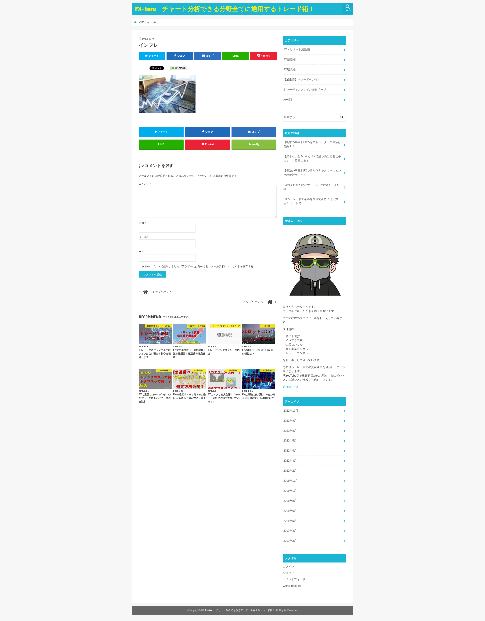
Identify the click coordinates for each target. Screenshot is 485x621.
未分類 (287, 99)
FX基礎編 (289, 59)
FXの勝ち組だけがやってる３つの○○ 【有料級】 (311, 187)
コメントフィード (294, 579)
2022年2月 (290, 470)
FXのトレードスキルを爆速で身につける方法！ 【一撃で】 (310, 201)
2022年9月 (290, 420)
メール (143, 237)
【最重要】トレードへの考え (301, 79)
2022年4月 (290, 450)
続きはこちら (291, 386)
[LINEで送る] (178, 68)
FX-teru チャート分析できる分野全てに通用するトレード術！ (225, 8)
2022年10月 (290, 410)
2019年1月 (290, 490)
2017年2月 (290, 540)
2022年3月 (290, 460)
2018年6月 (290, 510)
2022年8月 (290, 430)
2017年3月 (290, 530)
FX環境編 (289, 69)
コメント (145, 183)
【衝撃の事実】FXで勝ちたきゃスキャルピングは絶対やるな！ (312, 172)
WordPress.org (292, 585)
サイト (143, 251)
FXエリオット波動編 (296, 49)
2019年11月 (290, 480)
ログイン (288, 566)
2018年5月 (290, 520)
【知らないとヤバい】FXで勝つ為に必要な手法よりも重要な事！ (312, 158)
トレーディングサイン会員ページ (304, 89)
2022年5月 (290, 440)
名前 (142, 222)
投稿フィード (291, 573)
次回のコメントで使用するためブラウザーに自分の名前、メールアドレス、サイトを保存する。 (199, 266)
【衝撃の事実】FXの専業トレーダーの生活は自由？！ (312, 144)
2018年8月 (290, 500)
